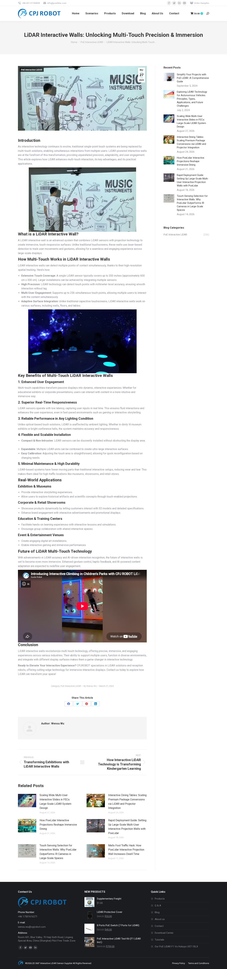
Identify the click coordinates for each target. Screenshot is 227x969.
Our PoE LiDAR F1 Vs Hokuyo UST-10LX (176, 946)
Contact (159, 926)
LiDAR (75, 375)
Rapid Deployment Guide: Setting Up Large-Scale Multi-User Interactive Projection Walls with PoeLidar (127, 827)
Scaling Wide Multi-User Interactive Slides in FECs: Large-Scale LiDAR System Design (55, 802)
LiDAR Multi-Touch (53, 551)
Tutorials (159, 939)
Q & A (158, 905)
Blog (157, 912)
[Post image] (27, 800)
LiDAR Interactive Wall (56, 234)
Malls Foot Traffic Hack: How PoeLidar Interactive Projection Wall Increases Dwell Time (126, 850)
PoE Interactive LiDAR (31, 70)
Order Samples (201, 3)
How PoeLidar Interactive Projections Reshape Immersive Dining (58, 824)
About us (160, 919)
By (90, 686)
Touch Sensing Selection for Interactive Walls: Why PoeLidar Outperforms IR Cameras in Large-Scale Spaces (58, 852)
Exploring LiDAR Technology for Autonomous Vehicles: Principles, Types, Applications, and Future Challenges (192, 98)
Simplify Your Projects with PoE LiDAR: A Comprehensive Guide (193, 78)
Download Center (164, 932)
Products (160, 898)
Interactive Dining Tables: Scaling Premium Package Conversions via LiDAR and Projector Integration (127, 802)
